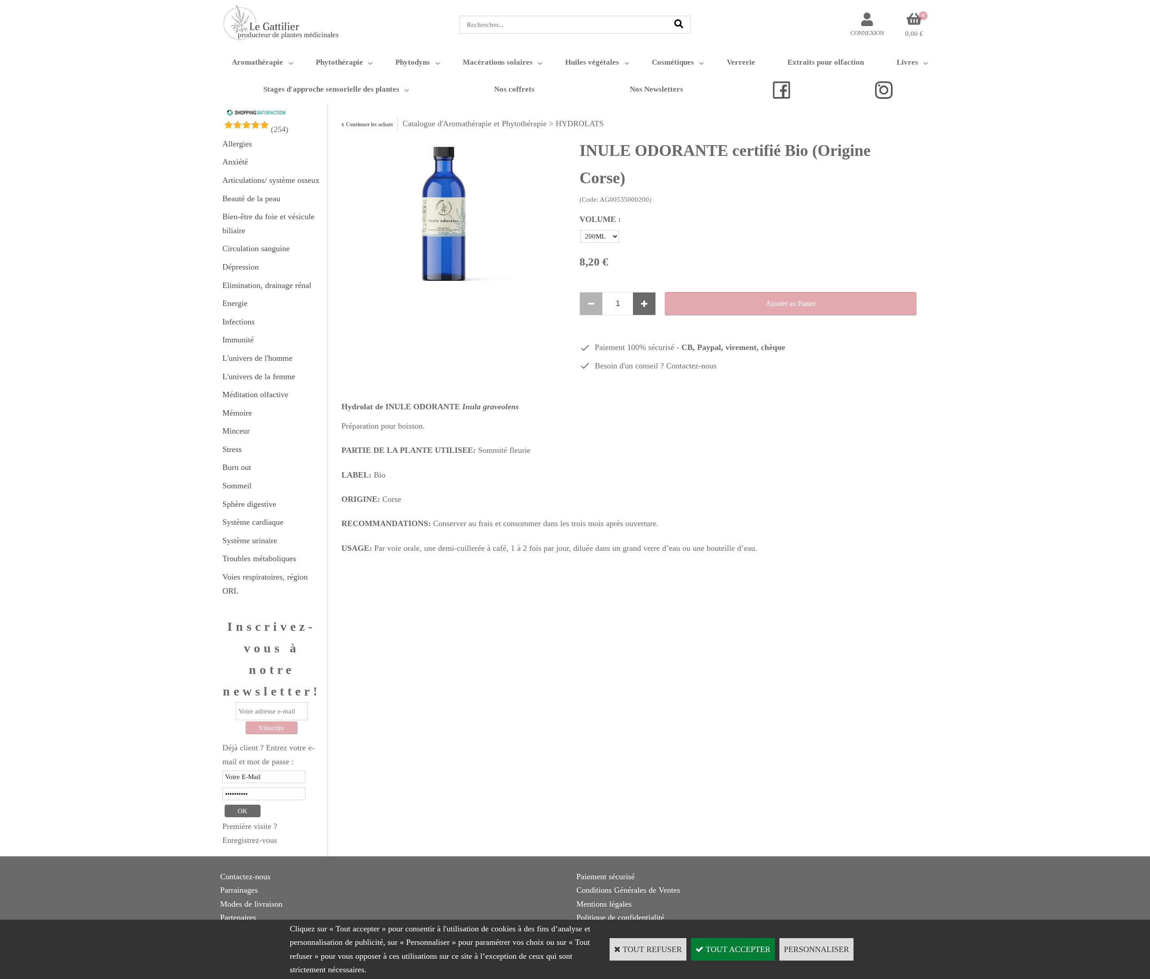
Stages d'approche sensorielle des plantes (331, 89)
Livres (907, 62)
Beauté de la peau (251, 198)
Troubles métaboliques (259, 558)
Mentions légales (604, 903)
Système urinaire (249, 540)
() (279, 129)
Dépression (240, 266)
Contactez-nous (691, 365)
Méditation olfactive (255, 394)
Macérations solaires (498, 62)
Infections (238, 321)
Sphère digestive (249, 504)
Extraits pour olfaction (825, 62)
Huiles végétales (592, 62)
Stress (232, 449)
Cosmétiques (673, 62)
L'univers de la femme (258, 376)
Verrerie (741, 62)
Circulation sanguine (256, 248)
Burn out (236, 467)
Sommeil (237, 485)
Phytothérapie (339, 62)
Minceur (236, 430)
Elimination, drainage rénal (266, 285)
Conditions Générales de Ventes (628, 890)
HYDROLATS (580, 123)
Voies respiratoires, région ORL (265, 583)
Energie (235, 303)
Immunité (238, 339)
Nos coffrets (514, 89)
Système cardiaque (252, 522)
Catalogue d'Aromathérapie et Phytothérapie (474, 123)
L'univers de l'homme (257, 358)
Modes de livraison (251, 903)
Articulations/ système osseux (270, 180)
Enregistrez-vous (249, 840)
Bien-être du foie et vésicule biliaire (268, 223)
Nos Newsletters (656, 89)
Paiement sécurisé (605, 876)
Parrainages (239, 890)
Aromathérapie (257, 62)
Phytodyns (412, 62)
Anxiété (235, 161)
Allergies (237, 143)
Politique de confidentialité (620, 917)
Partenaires (238, 917)
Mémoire (237, 412)
